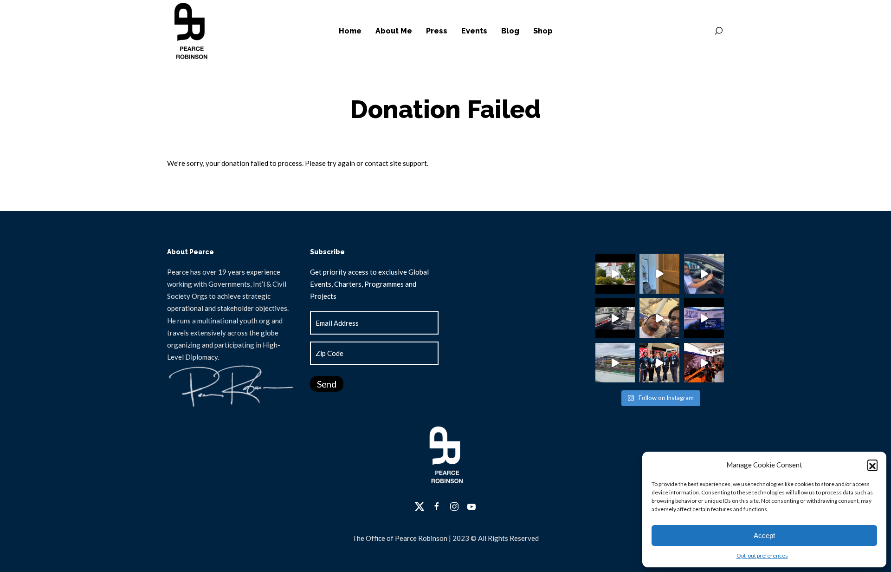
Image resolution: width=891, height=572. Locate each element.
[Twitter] (419, 506)
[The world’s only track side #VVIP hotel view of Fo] (615, 363)
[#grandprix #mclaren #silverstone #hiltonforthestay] (659, 363)
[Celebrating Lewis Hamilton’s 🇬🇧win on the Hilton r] (659, 318)
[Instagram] (454, 506)
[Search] (718, 31)
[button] (872, 464)
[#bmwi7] (704, 274)
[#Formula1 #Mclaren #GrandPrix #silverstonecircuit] (704, 363)
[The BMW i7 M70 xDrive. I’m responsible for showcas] (615, 318)
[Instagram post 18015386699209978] (615, 274)
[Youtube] (471, 506)
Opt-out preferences (762, 555)
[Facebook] (437, 506)
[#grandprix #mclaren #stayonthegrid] (704, 318)
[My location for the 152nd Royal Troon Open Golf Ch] (659, 274)
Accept (764, 535)
